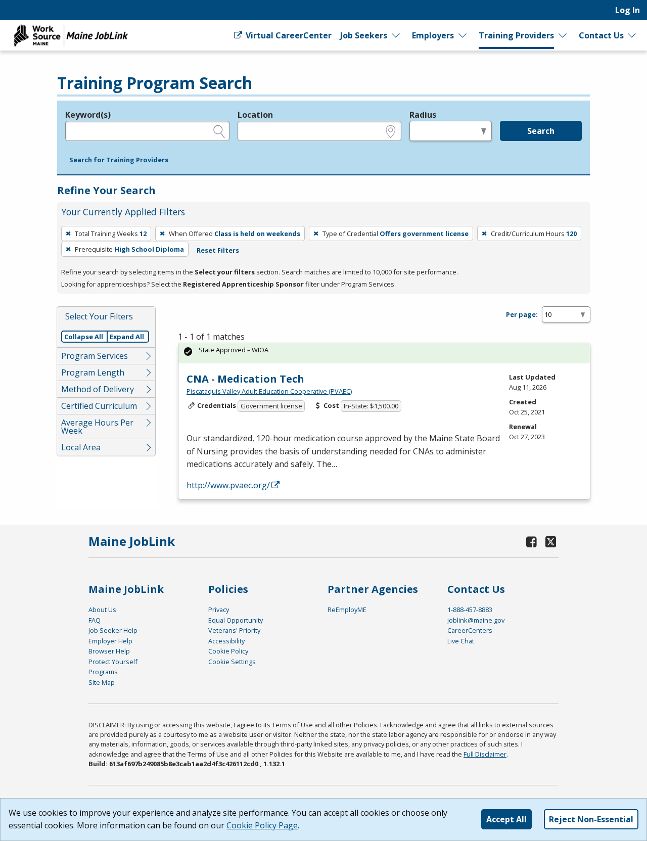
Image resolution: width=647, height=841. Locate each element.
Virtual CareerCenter (288, 35)
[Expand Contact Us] (632, 35)
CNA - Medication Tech (245, 379)
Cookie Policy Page (262, 825)
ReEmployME (347, 609)
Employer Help (110, 640)
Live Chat (460, 640)
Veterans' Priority (234, 630)
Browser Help (109, 651)
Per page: (522, 314)
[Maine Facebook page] (531, 541)
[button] (118, 160)
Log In (627, 10)
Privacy (218, 609)
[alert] (384, 353)
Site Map (101, 682)
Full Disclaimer (485, 754)
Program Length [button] (92, 372)
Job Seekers (363, 35)
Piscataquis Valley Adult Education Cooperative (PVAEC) (269, 391)
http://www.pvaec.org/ (228, 485)
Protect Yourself (112, 661)
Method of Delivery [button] (97, 389)
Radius (422, 114)
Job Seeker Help (112, 630)
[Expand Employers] (463, 35)
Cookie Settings (232, 661)
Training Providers (516, 35)
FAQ (94, 620)
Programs (103, 671)
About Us (102, 609)
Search (540, 130)
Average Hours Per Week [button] (97, 426)
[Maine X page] (551, 541)
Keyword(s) (88, 114)
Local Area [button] (81, 447)
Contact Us (601, 35)
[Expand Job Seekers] (396, 35)
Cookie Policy (228, 651)
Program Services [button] (94, 355)
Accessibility (226, 640)
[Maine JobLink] (71, 35)
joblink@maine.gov (475, 620)
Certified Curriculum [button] (99, 405)
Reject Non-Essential (591, 819)
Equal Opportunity (235, 620)
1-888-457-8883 (469, 609)
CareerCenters (469, 630)
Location (255, 114)
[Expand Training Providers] (562, 35)
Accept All (506, 819)
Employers (433, 35)
